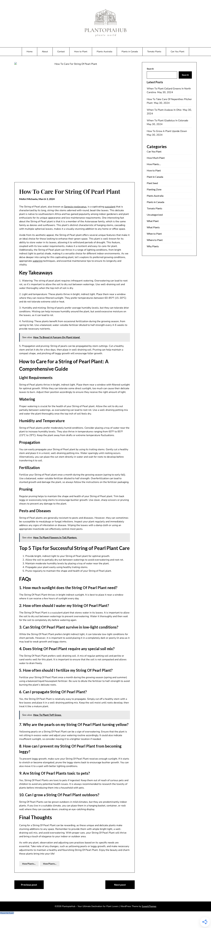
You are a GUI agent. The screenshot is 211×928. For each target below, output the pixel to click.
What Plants (153, 227)
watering (37, 261)
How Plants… (154, 164)
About (45, 51)
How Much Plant (156, 157)
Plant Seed (152, 183)
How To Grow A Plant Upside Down (167, 131)
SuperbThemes (149, 906)
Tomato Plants (154, 51)
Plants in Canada (130, 51)
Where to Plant (155, 239)
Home (29, 51)
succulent (110, 206)
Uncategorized (155, 214)
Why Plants (153, 246)
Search (150, 68)
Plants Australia (104, 51)
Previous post (29, 884)
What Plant (153, 220)
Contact (61, 51)
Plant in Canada (155, 176)
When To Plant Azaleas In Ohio (164, 110)
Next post (120, 884)
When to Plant (154, 233)
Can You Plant (177, 51)
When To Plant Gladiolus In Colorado (168, 120)
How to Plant (80, 51)
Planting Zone (154, 189)
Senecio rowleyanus (75, 206)
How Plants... (29, 863)
